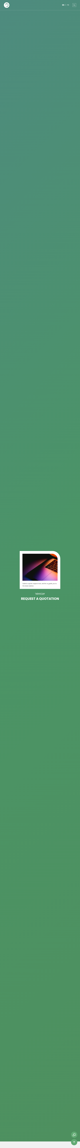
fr (68, 5)
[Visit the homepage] (6, 5)
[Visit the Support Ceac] (74, 1135)
